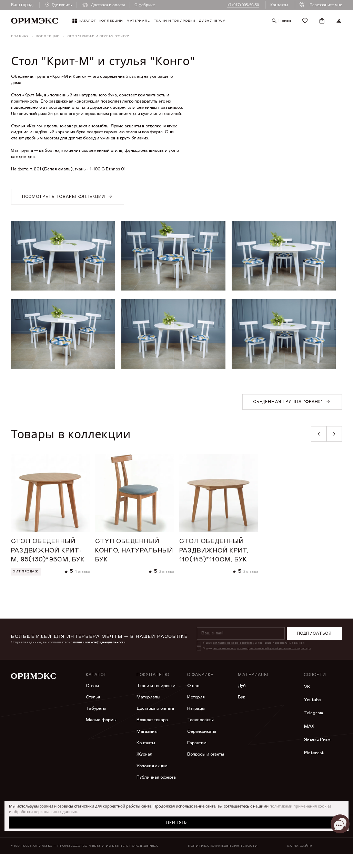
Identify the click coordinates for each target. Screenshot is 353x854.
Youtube (312, 700)
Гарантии (196, 743)
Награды (196, 708)
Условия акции (152, 766)
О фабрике (144, 4)
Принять (176, 822)
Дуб (242, 686)
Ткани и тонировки (156, 686)
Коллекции (48, 36)
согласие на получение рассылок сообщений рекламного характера (262, 648)
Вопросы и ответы (205, 754)
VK (307, 687)
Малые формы (101, 720)
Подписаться (314, 633)
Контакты (279, 4)
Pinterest (314, 753)
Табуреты (96, 708)
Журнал (144, 754)
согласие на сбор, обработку (233, 643)
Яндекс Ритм (317, 739)
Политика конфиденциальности (223, 845)
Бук (241, 697)
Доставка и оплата (155, 708)
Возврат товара (152, 720)
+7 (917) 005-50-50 (243, 4)
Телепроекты (200, 720)
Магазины (147, 731)
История (196, 697)
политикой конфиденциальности (99, 642)
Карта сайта (300, 845)
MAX (309, 726)
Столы (92, 686)
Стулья (93, 697)
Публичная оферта (156, 777)
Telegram (313, 713)
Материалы (148, 697)
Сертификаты (201, 731)
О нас (193, 686)
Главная (20, 36)
